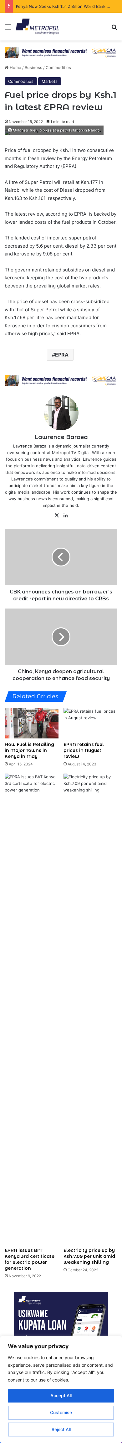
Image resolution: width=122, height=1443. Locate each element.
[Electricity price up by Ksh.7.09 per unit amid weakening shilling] (90, 1009)
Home (14, 67)
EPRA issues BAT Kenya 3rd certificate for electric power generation (29, 1259)
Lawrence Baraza (61, 437)
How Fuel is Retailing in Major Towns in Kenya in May (29, 750)
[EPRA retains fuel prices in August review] (90, 723)
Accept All (61, 1395)
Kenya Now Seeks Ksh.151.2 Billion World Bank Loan (66, 6)
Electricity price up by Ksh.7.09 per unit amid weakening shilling (89, 1256)
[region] (61, 1389)
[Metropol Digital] (37, 26)
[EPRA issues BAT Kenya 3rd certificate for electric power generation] (31, 1009)
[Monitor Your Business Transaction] (61, 379)
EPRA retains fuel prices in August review (84, 750)
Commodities (58, 67)
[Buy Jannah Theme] (61, 52)
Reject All (61, 1429)
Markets (50, 81)
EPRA (62, 354)
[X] (56, 515)
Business (33, 67)
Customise (61, 1412)
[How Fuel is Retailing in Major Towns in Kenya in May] (31, 723)
